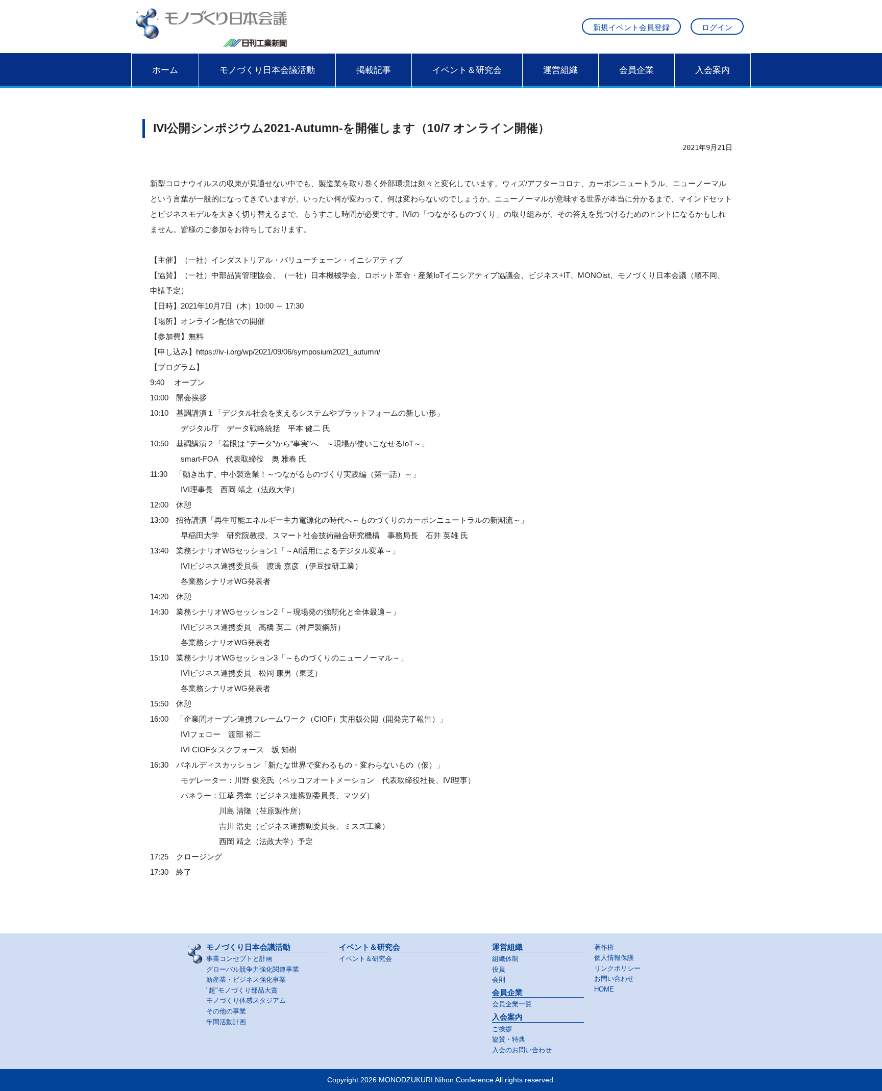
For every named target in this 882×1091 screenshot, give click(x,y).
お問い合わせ (614, 978)
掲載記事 (373, 69)
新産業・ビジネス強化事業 (246, 979)
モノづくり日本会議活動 (267, 69)
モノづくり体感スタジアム (246, 1000)
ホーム (165, 69)
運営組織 (560, 69)
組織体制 (505, 958)
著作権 (604, 947)
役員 (498, 969)
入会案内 (712, 69)
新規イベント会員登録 (631, 27)
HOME (604, 989)
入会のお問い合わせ (522, 1050)
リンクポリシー (617, 968)
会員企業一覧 (512, 1004)
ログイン (717, 27)
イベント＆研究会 (467, 69)
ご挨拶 (502, 1029)
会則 (498, 979)
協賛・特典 (508, 1039)
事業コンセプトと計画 (239, 958)
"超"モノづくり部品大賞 (242, 990)
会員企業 (636, 69)
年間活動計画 (226, 1022)
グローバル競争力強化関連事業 (252, 969)
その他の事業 (226, 1011)
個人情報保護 (614, 957)
